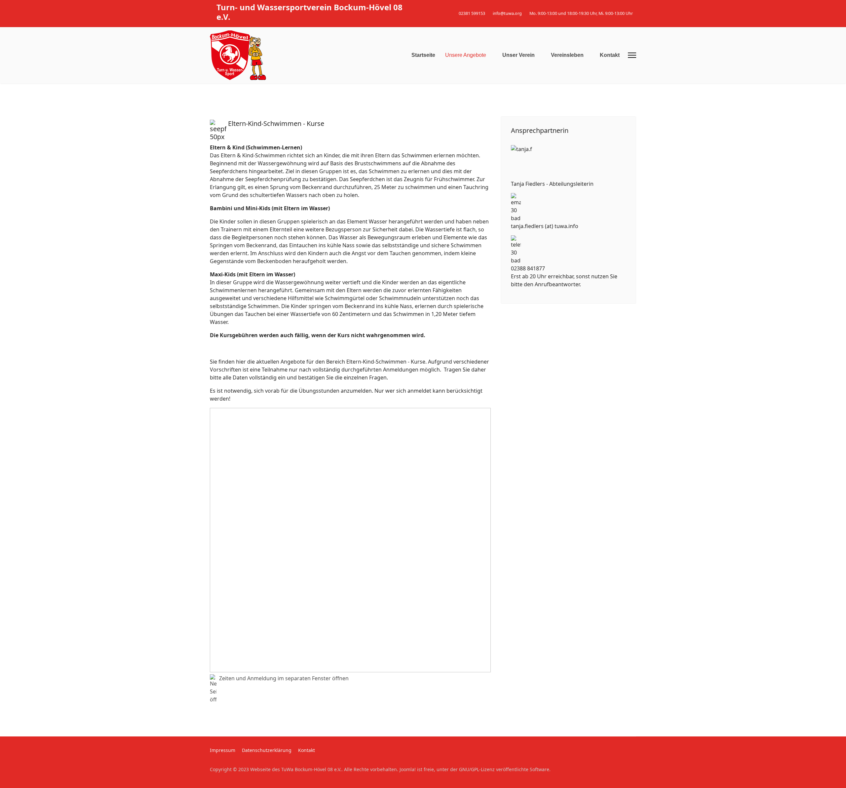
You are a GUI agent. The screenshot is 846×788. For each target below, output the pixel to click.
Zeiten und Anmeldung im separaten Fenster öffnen (284, 678)
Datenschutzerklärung (266, 750)
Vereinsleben (567, 55)
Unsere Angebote (465, 55)
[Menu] (632, 55)
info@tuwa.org (507, 13)
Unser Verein (518, 55)
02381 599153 (472, 13)
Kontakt (610, 55)
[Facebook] (624, 6)
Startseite (423, 55)
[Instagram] (634, 6)
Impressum (222, 750)
